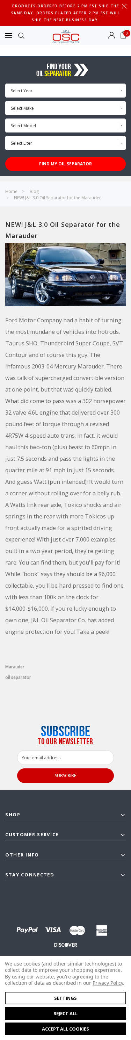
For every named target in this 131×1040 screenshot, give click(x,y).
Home (11, 191)
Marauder (14, 667)
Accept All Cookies (65, 1029)
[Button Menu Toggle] (8, 35)
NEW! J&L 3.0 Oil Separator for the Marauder (57, 198)
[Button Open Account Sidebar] (111, 35)
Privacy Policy (108, 983)
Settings (65, 998)
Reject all (65, 1013)
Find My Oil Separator (65, 164)
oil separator (18, 677)
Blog (34, 191)
